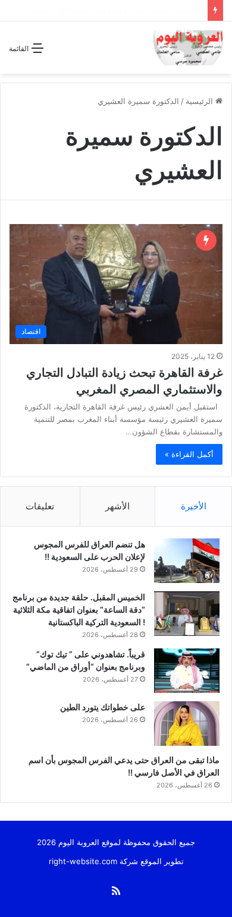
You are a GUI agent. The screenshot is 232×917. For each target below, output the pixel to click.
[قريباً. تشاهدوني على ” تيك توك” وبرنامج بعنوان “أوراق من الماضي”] (187, 670)
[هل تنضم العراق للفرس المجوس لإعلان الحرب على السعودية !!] (187, 560)
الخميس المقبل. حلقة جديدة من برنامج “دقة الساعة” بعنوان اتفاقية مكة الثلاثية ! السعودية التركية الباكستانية (78, 609)
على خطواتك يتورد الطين (102, 707)
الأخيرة (193, 506)
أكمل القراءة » (189, 454)
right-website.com (83, 861)
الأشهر (117, 506)
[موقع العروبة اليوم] (188, 47)
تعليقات (40, 506)
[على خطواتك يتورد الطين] (187, 723)
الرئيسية (200, 101)
